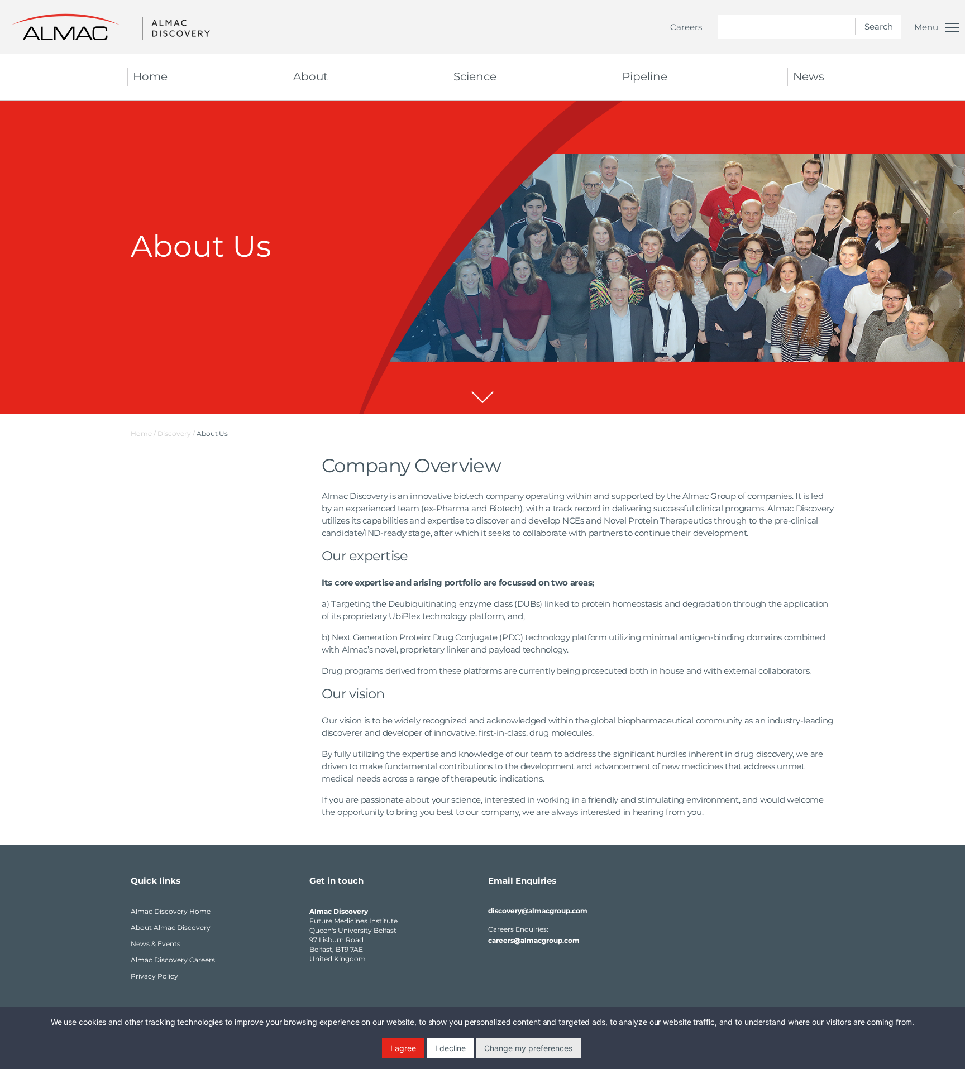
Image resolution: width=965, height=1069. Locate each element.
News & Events (155, 943)
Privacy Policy (154, 976)
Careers (686, 27)
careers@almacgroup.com (534, 940)
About (310, 76)
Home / (143, 433)
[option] (482, 257)
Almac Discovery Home (171, 911)
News (808, 76)
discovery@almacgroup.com (537, 911)
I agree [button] (403, 1048)
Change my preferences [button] (528, 1048)
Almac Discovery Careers (173, 960)
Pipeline (644, 76)
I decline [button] (450, 1048)
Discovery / (177, 433)
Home (150, 76)
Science (474, 76)
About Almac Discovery (171, 927)
